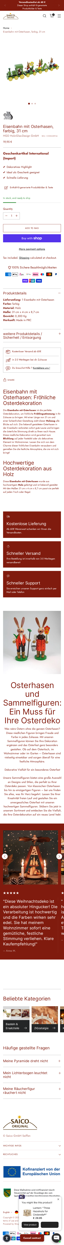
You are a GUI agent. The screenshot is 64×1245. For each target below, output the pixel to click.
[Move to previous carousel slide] (5, 856)
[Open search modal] (44, 15)
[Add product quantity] (16, 215)
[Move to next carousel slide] (59, 856)
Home (6, 28)
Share (11, 380)
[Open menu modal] (59, 15)
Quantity (8, 209)
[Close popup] (58, 1199)
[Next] (59, 5)
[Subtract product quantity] (6, 215)
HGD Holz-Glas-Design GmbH (21, 136)
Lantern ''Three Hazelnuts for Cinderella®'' (41, 1211)
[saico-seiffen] (10, 16)
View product (30, 1224)
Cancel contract (32, 1238)
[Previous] (5, 5)
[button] (7, 1238)
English (6, 1212)
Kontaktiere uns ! (41, 368)
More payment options (32, 249)
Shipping (24, 258)
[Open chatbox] (56, 1238)
